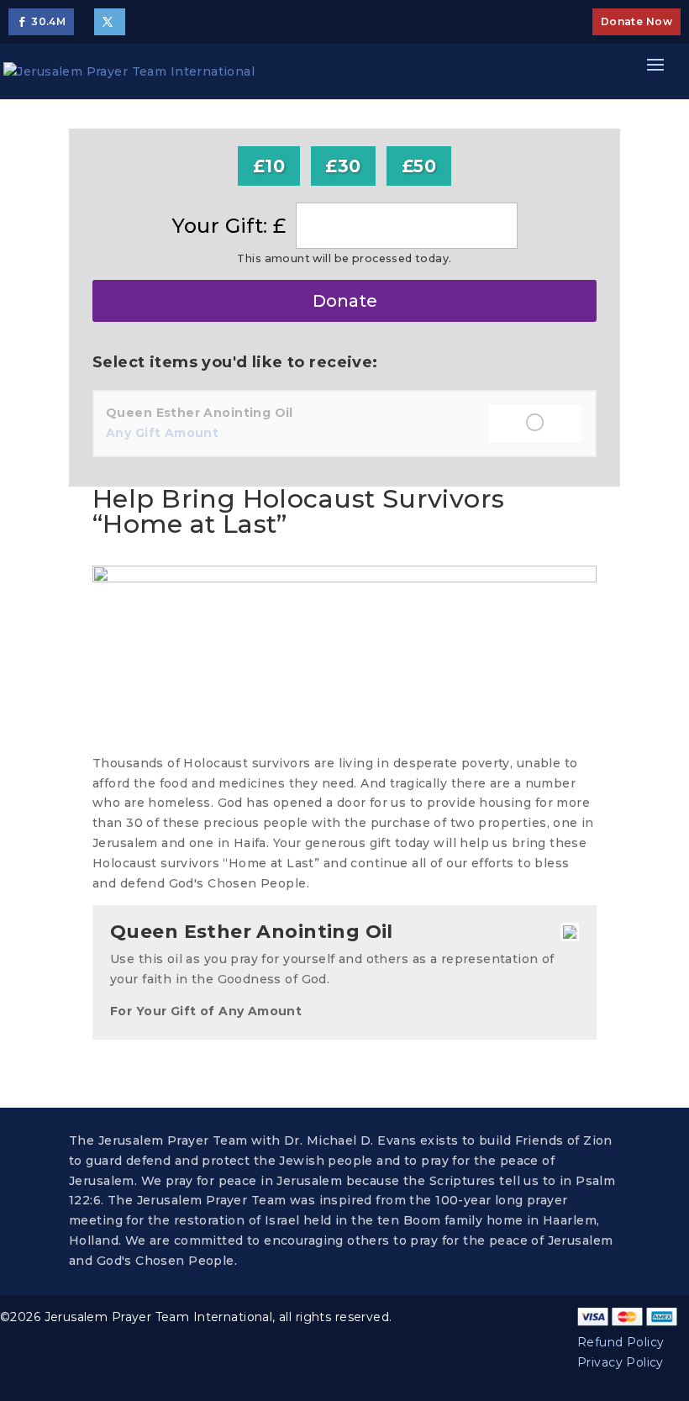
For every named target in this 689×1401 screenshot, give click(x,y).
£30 (342, 165)
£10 (269, 165)
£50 (419, 165)
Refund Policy (620, 1342)
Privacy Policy (620, 1362)
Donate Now (636, 21)
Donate (345, 301)
